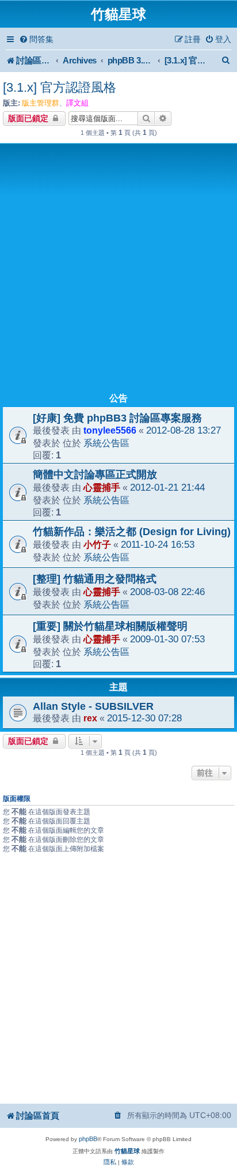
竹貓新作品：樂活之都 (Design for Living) (132, 531)
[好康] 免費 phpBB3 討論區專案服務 (117, 418)
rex (90, 718)
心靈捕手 (101, 487)
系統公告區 (106, 443)
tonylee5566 (109, 430)
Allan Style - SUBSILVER (93, 706)
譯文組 (77, 103)
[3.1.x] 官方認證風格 (59, 87)
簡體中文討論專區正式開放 (95, 474)
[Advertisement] (118, 270)
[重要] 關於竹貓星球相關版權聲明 (110, 626)
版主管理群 (40, 103)
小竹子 (97, 544)
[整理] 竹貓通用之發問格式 (94, 579)
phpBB (88, 1138)
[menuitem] (36, 39)
